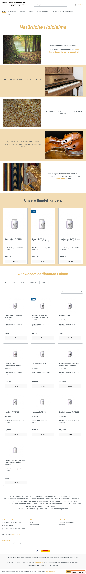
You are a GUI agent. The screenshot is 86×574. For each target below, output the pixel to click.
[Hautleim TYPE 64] (70, 305)
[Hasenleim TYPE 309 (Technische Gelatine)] (43, 223)
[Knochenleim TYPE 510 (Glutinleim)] (15, 223)
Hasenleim (20, 557)
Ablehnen (70, 571)
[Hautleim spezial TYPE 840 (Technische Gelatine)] (16, 449)
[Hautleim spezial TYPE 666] (70, 401)
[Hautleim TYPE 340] (43, 353)
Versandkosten (39, 562)
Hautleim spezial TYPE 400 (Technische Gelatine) (70, 240)
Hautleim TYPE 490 (39, 412)
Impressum (62, 524)
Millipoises (33, 282)
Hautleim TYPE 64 (65, 315)
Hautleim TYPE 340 (39, 364)
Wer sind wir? (74, 557)
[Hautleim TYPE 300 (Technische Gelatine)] (16, 353)
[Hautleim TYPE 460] (16, 401)
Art (14, 282)
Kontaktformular (15, 534)
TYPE (6, 282)
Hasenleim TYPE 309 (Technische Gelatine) (40, 240)
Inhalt (43, 282)
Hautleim (28, 557)
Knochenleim (12, 557)
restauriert (60, 179)
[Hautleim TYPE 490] (43, 401)
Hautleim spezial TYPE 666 (69, 412)
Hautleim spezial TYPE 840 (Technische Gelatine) (15, 461)
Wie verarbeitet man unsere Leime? (58, 557)
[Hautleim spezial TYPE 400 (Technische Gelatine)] (70, 223)
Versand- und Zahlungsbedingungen (12, 543)
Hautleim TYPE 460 (12, 412)
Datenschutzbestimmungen (66, 522)
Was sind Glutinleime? (39, 557)
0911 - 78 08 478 (7, 525)
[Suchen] (65, 5)
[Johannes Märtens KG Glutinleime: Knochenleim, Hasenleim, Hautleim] (14, 4)
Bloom (23, 282)
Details (15, 261)
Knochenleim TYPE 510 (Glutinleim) (13, 240)
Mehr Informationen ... (51, 571)
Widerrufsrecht (34, 524)
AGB (31, 522)
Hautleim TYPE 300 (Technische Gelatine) (13, 364)
